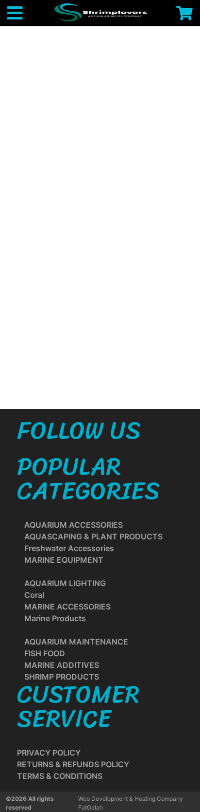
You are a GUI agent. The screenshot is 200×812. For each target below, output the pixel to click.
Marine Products (55, 618)
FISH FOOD (44, 653)
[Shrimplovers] (100, 12)
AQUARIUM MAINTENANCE (76, 641)
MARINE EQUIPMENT (63, 560)
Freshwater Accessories (69, 548)
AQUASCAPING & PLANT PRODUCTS (93, 536)
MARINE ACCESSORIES (67, 606)
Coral (34, 595)
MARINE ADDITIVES (61, 665)
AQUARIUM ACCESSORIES (73, 525)
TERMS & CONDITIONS (59, 776)
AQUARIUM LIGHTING (65, 583)
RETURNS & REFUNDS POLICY (73, 764)
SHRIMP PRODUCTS (61, 677)
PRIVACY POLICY (49, 752)
